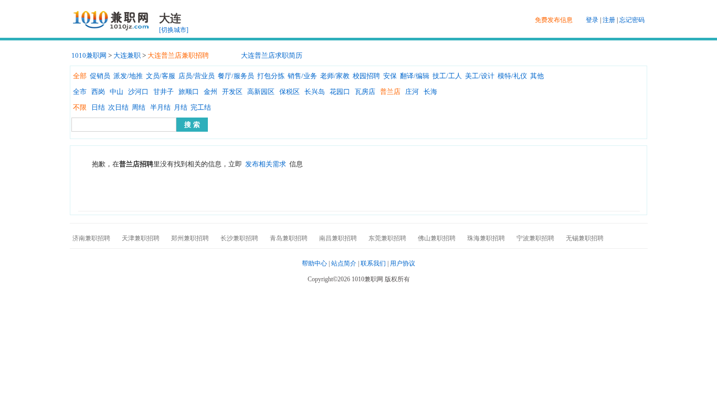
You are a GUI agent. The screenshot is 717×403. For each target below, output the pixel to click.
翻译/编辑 (414, 76)
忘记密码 (632, 20)
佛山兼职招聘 (437, 238)
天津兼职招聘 (141, 238)
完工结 (201, 107)
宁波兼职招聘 (535, 238)
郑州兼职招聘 (190, 238)
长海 (430, 92)
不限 (80, 107)
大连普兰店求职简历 (271, 55)
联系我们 (373, 263)
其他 (537, 76)
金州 (210, 92)
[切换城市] (173, 30)
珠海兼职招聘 (486, 238)
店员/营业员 (196, 76)
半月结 (160, 107)
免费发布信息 (554, 20)
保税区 (289, 92)
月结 (180, 107)
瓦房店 (365, 92)
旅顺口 (188, 92)
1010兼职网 (89, 55)
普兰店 (390, 92)
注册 (609, 20)
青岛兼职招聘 (289, 238)
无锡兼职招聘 (585, 238)
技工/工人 (447, 76)
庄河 (412, 92)
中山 (116, 92)
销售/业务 (302, 76)
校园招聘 (366, 76)
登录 (592, 20)
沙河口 (138, 92)
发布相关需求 (265, 164)
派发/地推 (128, 76)
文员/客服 (160, 76)
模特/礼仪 (512, 76)
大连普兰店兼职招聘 (178, 55)
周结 (138, 107)
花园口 (340, 92)
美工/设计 (479, 76)
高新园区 (261, 92)
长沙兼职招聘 (239, 238)
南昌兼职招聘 (338, 238)
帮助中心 (314, 263)
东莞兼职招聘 (387, 238)
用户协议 (402, 263)
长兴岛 (314, 92)
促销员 (100, 76)
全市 (80, 92)
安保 (390, 76)
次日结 (118, 107)
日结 (98, 107)
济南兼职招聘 (91, 238)
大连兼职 (127, 55)
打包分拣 (270, 76)
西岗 (98, 92)
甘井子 (163, 92)
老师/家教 (335, 76)
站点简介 (343, 263)
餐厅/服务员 (236, 76)
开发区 (232, 92)
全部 (80, 76)
